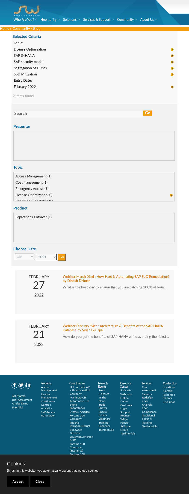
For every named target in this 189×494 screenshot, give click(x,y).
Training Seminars (104, 424)
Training (147, 422)
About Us (147, 19)
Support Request (125, 414)
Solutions (70, 19)
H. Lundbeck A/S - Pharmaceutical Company (80, 390)
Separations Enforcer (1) (33, 217)
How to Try (48, 19)
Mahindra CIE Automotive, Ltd (79, 399)
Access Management (49, 389)
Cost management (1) (31, 182)
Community (125, 19)
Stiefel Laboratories (77, 406)
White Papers (124, 421)
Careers (167, 390)
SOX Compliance (149, 410)
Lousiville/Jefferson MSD (81, 438)
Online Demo (124, 400)
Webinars (104, 418)
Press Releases (104, 392)
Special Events (103, 413)
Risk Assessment (22, 399)
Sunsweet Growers (76, 431)
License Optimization (30, 49)
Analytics (46, 408)
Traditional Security (148, 417)
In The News (102, 399)
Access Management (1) (33, 176)
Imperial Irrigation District (80, 424)
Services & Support (96, 19)
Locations (169, 387)
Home (4, 28)
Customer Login (126, 407)
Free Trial (17, 407)
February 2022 (25, 87)
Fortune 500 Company (77, 417)
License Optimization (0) (33, 195)
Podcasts (125, 390)
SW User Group (125, 428)
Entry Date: (23, 80)
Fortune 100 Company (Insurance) (77, 447)
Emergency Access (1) (31, 189)
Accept (18, 481)
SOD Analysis (147, 403)
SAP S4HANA (24, 55)
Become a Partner (169, 396)
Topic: (18, 43)
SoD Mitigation (25, 74)
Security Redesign (147, 396)
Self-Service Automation (48, 414)
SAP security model (28, 62)
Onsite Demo (20, 403)
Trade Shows (103, 406)
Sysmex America (80, 411)
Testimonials (106, 429)
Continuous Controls (48, 403)
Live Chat (169, 402)
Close (39, 481)
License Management (49, 396)
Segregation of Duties (30, 68)
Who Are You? (24, 19)
